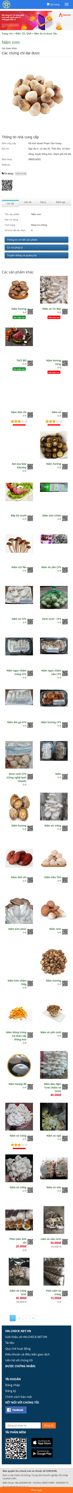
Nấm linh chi (18, 412)
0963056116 (62, 1482)
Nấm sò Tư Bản (51, 308)
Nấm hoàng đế (17, 1084)
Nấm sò (56, 412)
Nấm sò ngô (53, 1135)
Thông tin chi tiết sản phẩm (22, 239)
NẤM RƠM (21, 174)
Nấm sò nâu (53, 1187)
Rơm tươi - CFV (51, 619)
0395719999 (48, 1482)
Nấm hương (19, 308)
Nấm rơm (55, 929)
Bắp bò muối (18, 515)
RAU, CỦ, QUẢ (23, 33)
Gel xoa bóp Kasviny (19, 465)
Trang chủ (7, 33)
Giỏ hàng (54, 4)
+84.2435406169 (23, 1482)
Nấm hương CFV (51, 722)
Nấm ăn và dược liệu (45, 33)
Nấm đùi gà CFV (16, 722)
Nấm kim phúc (17, 929)
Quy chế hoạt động (18, 1349)
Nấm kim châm (51, 515)
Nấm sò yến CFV (51, 567)
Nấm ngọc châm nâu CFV (51, 672)
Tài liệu (9, 1343)
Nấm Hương (53, 980)
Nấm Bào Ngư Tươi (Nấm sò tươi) (52, 1087)
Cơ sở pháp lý (15, 247)
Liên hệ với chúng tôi (19, 1360)
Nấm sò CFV (19, 619)
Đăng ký (10, 1391)
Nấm (58, 774)
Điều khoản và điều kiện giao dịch (27, 1354)
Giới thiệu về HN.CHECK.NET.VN (26, 1337)
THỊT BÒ (21, 360)
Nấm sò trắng (52, 825)
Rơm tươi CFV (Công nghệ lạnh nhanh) (16, 777)
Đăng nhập (12, 1385)
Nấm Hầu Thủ (52, 877)
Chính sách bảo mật (18, 1397)
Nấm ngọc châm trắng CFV (16, 672)
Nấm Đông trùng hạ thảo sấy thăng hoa (16, 1036)
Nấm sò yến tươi (50, 1032)
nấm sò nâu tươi (51, 1239)
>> (33, 1318)
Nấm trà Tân (19, 567)
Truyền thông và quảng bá (21, 255)
